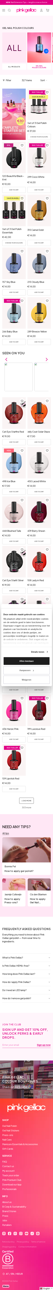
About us (7, 1202)
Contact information (27, 1247)
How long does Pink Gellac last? (18, 973)
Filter (8, 80)
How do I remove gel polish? (16, 998)
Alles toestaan (26, 661)
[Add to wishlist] (47, 92)
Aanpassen (25, 670)
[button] (43, 80)
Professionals (9, 1189)
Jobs (4, 1220)
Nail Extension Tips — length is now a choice (26, 2)
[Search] (9, 10)
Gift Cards (7, 1148)
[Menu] (3, 10)
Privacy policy (23, 1242)
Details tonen (37, 652)
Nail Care (7, 1139)
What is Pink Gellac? (12, 957)
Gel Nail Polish (9, 1125)
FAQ (4, 1161)
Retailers (7, 1224)
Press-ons (7, 1135)
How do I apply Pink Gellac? (16, 981)
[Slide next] (46, 51)
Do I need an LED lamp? (14, 990)
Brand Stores (9, 1211)
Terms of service (38, 1242)
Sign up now (44, 1045)
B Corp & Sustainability (14, 1206)
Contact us (8, 1166)
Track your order (10, 1175)
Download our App (11, 1184)
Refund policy (8, 1242)
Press (5, 1215)
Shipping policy (9, 1247)
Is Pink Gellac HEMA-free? (15, 965)
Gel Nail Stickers (10, 1130)
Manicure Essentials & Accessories (20, 1144)
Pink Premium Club (11, 1179)
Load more (26, 801)
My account (8, 1170)
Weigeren (26, 679)
